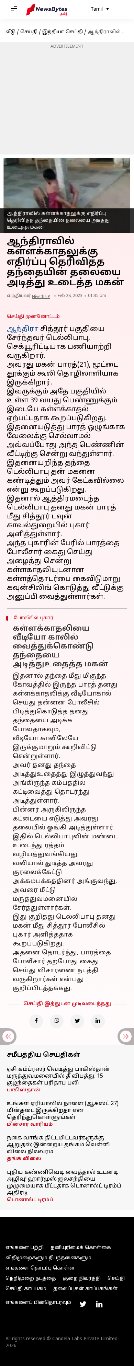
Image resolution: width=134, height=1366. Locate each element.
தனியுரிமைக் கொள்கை (81, 1248)
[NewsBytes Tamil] (46, 9)
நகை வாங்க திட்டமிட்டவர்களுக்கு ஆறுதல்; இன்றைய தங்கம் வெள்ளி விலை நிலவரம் (58, 1145)
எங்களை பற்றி (24, 1248)
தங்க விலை (24, 1159)
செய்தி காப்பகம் (25, 1289)
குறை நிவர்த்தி (82, 1279)
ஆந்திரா (23, 329)
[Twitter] (77, 1021)
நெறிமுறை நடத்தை (30, 1279)
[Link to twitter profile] (83, 1304)
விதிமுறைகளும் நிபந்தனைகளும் (48, 1258)
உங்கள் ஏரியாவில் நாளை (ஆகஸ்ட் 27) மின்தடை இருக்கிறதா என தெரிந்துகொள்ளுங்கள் (63, 1110)
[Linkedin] (98, 1021)
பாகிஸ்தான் (24, 1090)
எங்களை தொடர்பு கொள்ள (40, 1268)
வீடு (10, 32)
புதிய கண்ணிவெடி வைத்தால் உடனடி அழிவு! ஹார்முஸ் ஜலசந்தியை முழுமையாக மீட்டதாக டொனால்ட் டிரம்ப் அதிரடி (64, 1182)
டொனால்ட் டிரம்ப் (30, 1200)
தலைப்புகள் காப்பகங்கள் (85, 1289)
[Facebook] (36, 1021)
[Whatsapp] (57, 1021)
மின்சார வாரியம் (30, 1124)
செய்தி (28, 32)
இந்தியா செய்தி (62, 32)
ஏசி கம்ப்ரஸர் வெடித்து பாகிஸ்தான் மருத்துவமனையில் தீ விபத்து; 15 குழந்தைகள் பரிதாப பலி (58, 1076)
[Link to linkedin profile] (99, 1304)
